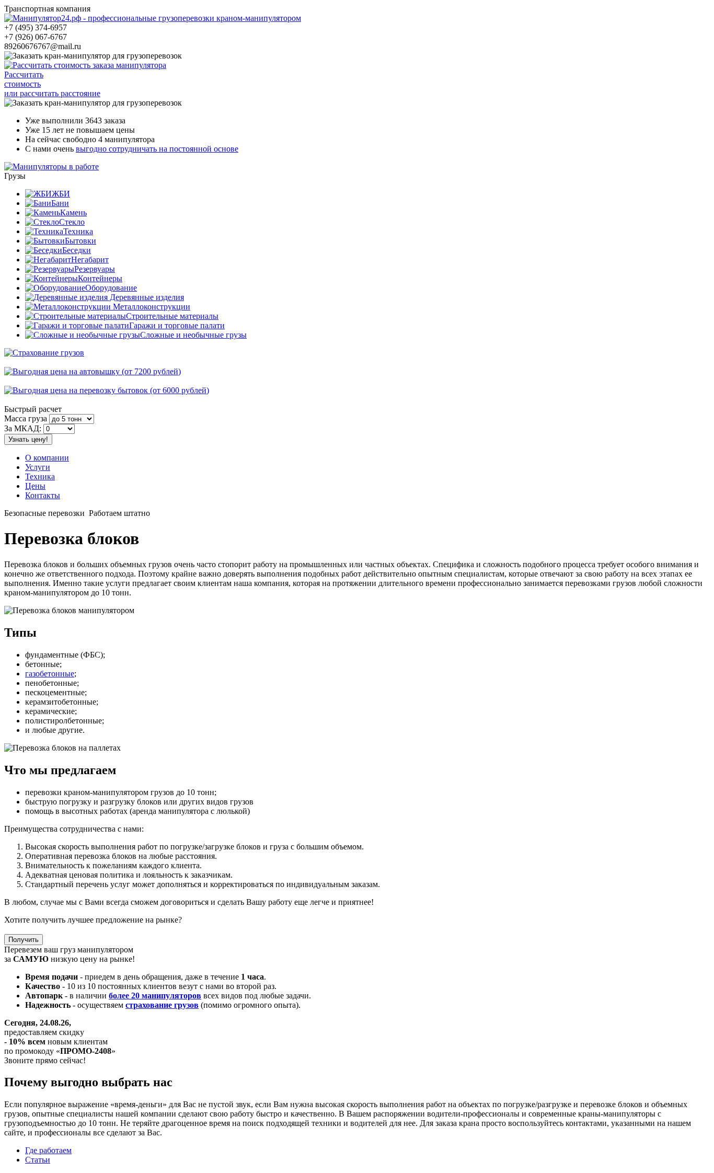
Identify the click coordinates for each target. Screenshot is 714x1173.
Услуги (37, 467)
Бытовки (80, 240)
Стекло (72, 221)
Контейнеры (100, 278)
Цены (35, 485)
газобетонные (49, 673)
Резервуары (94, 268)
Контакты (42, 495)
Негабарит (90, 259)
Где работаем (48, 1150)
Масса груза (25, 418)
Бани (60, 203)
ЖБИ (61, 193)
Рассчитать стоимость (23, 79)
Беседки (76, 250)
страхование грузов (162, 1004)
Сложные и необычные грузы (193, 334)
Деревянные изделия (146, 297)
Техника (78, 231)
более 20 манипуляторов (155, 995)
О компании (47, 457)
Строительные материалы (172, 316)
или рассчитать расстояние (52, 93)
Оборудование (111, 287)
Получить (23, 940)
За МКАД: (22, 428)
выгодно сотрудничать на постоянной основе (157, 148)
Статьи (37, 1159)
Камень (73, 212)
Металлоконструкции (150, 306)
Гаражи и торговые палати (177, 325)
